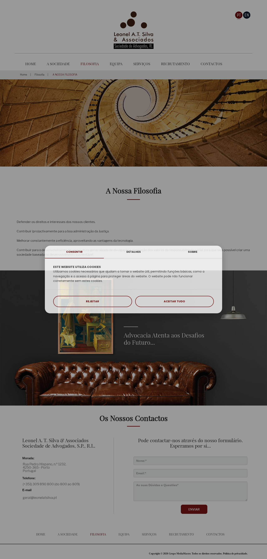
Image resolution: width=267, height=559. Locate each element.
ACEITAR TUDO (174, 301)
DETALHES (133, 252)
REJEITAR (92, 301)
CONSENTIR (74, 252)
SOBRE (192, 252)
